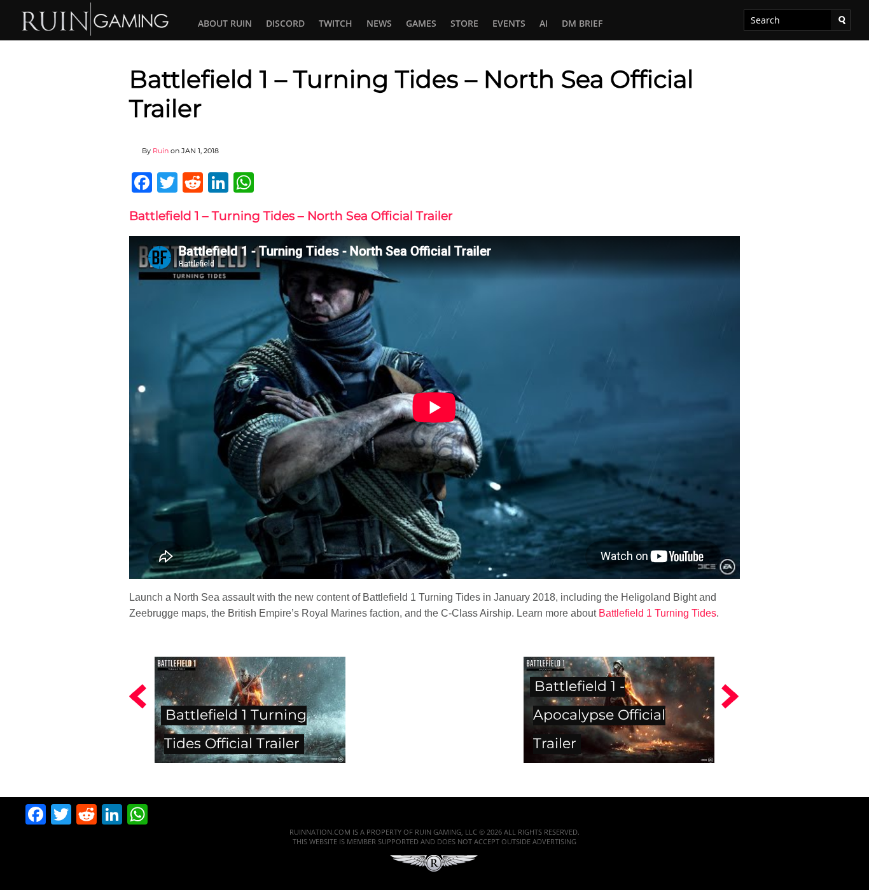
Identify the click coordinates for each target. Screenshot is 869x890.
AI (543, 23)
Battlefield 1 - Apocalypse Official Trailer (599, 714)
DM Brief (582, 23)
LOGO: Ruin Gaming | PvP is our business (95, 18)
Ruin (161, 150)
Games (421, 23)
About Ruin (225, 23)
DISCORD (285, 23)
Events (508, 23)
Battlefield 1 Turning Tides (657, 613)
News (379, 23)
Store (464, 23)
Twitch (335, 23)
